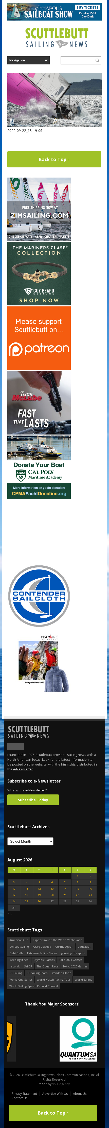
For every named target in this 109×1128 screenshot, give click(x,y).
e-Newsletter (23, 769)
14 (64, 888)
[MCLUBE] (39, 433)
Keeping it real (19, 960)
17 (13, 895)
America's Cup (18, 940)
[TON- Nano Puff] (39, 691)
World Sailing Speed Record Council (33, 986)
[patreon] (39, 369)
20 (52, 895)
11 (26, 888)
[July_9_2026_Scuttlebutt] (39, 498)
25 (26, 901)
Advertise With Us (55, 1093)
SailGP (28, 966)
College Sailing (19, 946)
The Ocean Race (48, 966)
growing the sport (73, 953)
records (14, 966)
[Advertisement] (39, 531)
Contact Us (19, 1098)
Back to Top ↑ (54, 159)
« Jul (10, 913)
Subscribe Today (33, 799)
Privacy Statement (24, 1093)
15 (77, 888)
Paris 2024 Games (70, 960)
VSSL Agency (61, 1084)
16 (90, 888)
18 (26, 895)
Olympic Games (44, 960)
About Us (79, 1093)
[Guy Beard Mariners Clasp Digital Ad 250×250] (39, 304)
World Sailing (83, 979)
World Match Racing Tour (53, 979)
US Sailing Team (37, 973)
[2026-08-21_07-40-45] (54, 19)
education (84, 946)
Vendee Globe (61, 973)
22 (77, 895)
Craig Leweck (42, 946)
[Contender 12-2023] (39, 626)
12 (39, 888)
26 (39, 901)
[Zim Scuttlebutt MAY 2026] (39, 240)
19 (39, 895)
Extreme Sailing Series (42, 953)
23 (90, 895)
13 (52, 888)
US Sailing (15, 973)
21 (64, 895)
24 (13, 901)
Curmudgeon (64, 946)
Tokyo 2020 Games (75, 966)
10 (13, 888)
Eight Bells (16, 953)
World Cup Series (20, 979)
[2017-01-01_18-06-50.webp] (52, 1039)
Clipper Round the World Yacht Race (57, 940)
